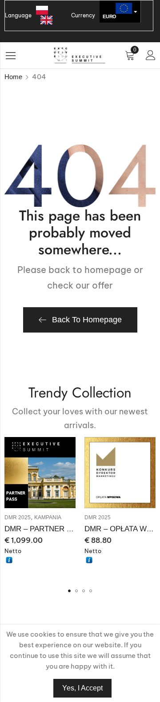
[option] (48, 20)
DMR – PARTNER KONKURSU (56, 529)
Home (13, 76)
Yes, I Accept (82, 688)
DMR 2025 (17, 517)
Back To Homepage (87, 319)
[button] (69, 591)
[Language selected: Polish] (51, 15)
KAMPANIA (47, 517)
